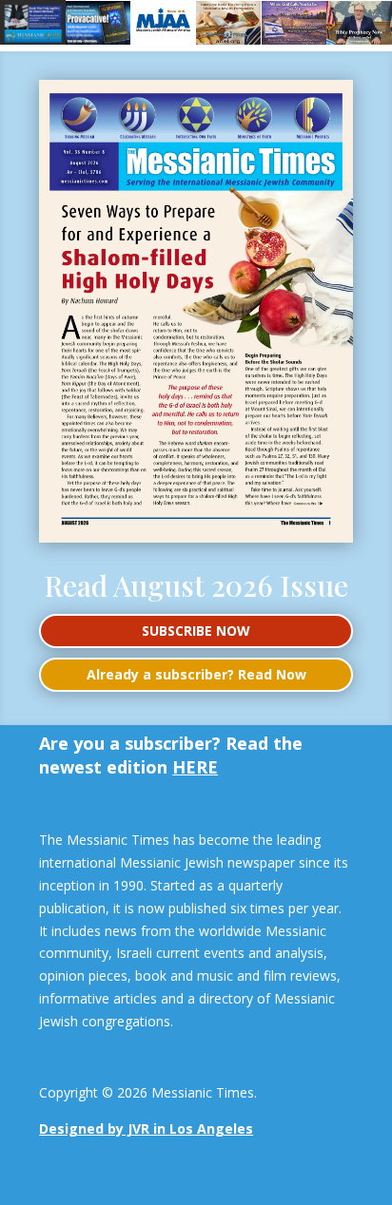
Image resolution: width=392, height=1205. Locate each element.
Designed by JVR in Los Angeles (146, 1128)
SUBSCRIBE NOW (196, 631)
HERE (195, 767)
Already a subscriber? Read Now (196, 674)
